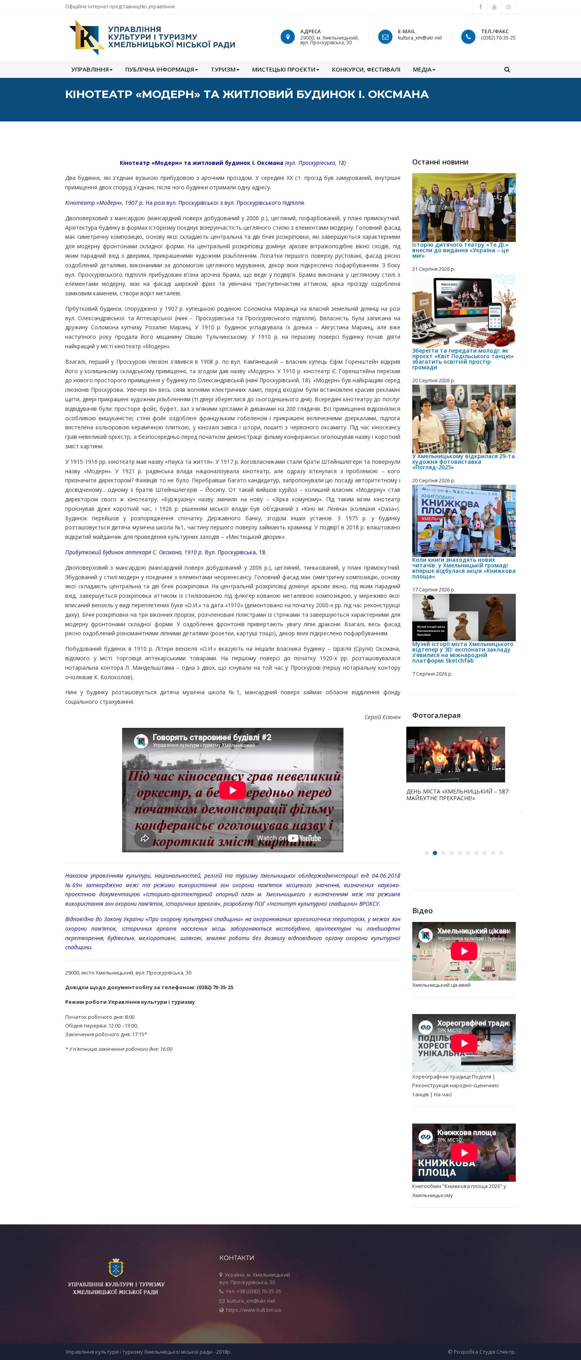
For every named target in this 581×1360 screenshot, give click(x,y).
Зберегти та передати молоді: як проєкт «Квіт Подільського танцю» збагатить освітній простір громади (463, 359)
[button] (507, 69)
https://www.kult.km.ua (253, 1309)
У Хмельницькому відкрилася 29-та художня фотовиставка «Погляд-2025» (463, 461)
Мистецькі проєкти (283, 69)
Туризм (223, 69)
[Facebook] (480, 7)
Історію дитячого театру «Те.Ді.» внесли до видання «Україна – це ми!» (460, 250)
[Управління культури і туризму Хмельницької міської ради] (151, 37)
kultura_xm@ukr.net (420, 37)
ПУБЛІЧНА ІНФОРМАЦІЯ (159, 69)
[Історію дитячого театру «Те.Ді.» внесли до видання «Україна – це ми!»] (464, 207)
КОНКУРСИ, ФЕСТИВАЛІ (366, 69)
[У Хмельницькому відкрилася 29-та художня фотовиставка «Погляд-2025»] (464, 419)
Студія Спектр (497, 1351)
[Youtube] (494, 7)
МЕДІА (422, 69)
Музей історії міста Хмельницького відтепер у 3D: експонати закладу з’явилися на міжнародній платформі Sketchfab (462, 652)
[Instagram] (509, 7)
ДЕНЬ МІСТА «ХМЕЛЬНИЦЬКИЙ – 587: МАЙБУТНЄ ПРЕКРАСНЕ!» (457, 795)
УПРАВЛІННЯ (90, 69)
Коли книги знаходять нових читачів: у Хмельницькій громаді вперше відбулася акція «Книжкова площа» (464, 568)
